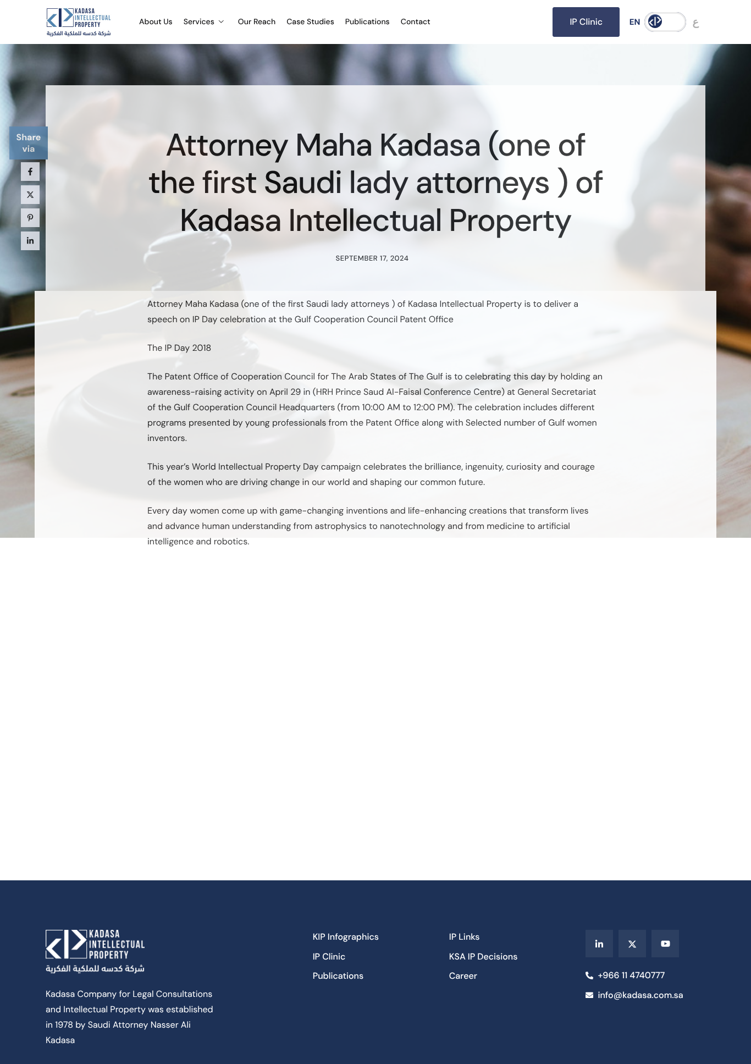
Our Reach (256, 22)
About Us (156, 22)
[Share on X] (30, 194)
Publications (367, 22)
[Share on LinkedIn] (30, 240)
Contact (415, 22)
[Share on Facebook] (30, 171)
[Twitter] (632, 943)
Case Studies (310, 22)
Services (199, 22)
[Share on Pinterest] (30, 217)
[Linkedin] (599, 943)
